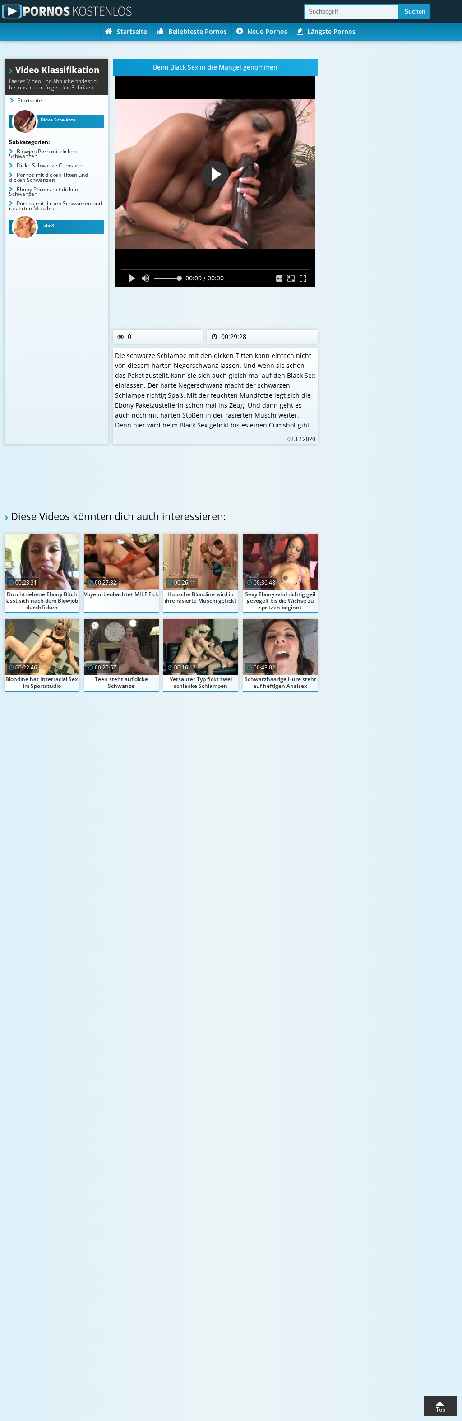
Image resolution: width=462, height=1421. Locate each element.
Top (440, 1409)
